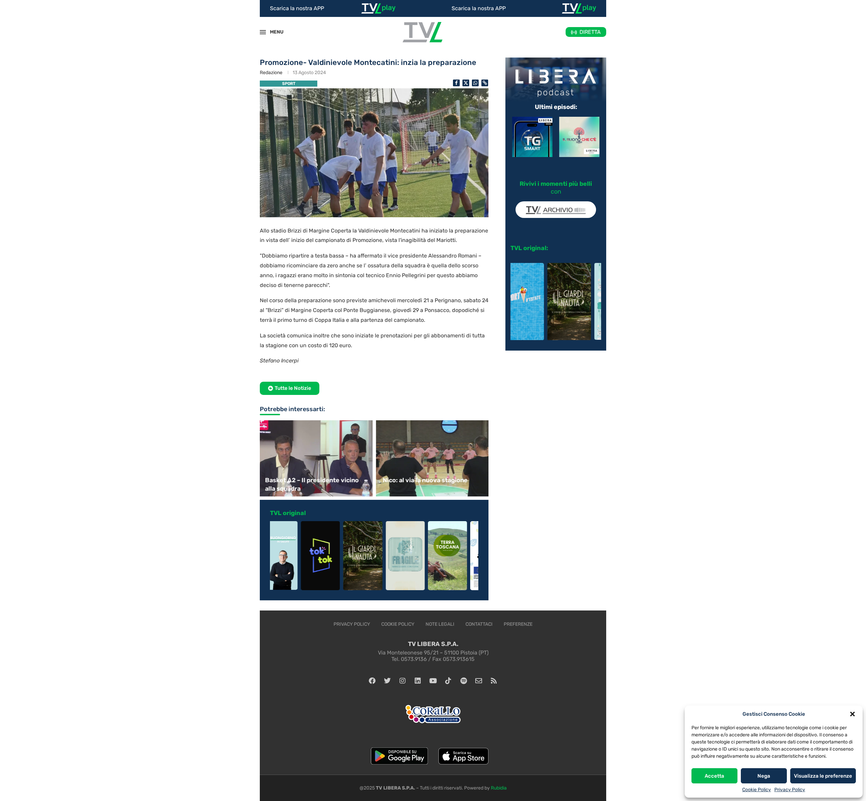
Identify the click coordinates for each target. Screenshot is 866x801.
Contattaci (479, 624)
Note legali (440, 624)
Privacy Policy (789, 790)
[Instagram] (402, 681)
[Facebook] (372, 681)
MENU (273, 32)
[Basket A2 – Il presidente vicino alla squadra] (315, 458)
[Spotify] (463, 681)
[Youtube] (433, 681)
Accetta (714, 776)
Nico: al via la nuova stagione (425, 480)
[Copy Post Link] (484, 83)
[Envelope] (478, 681)
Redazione (271, 72)
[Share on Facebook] (456, 83)
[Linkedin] (418, 681)
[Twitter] (387, 681)
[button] (852, 714)
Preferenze (518, 624)
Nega (763, 776)
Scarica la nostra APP (297, 8)
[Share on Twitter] (465, 83)
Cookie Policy (756, 790)
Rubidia (499, 788)
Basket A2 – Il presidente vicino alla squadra (312, 484)
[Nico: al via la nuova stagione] (433, 458)
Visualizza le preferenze (823, 776)
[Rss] (494, 681)
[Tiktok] (448, 681)
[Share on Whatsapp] (475, 83)
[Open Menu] (263, 32)
